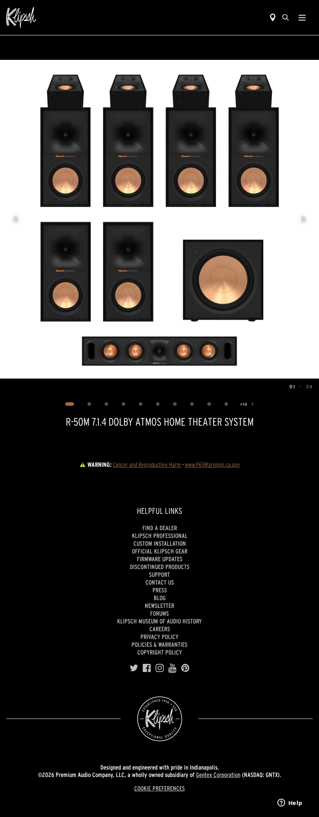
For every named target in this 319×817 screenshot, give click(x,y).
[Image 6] (157, 404)
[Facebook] (147, 668)
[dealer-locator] (273, 17)
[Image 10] (226, 404)
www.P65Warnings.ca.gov (212, 464)
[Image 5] (140, 404)
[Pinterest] (185, 668)
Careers (159, 628)
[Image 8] (191, 404)
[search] (285, 17)
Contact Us (159, 582)
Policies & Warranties (159, 644)
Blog (160, 597)
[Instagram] (160, 668)
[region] (159, 219)
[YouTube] (172, 668)
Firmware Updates (159, 558)
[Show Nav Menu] (302, 17)
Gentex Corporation (218, 774)
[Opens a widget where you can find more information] (289, 803)
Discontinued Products (159, 566)
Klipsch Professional (160, 535)
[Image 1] (69, 404)
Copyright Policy (159, 652)
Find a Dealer (159, 527)
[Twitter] (134, 668)
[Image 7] (174, 404)
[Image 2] (89, 404)
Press (159, 590)
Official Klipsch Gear (160, 551)
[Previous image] (15, 219)
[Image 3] (106, 404)
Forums (159, 613)
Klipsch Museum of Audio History (159, 621)
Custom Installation (159, 543)
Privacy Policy (159, 636)
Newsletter (159, 605)
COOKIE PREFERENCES (159, 788)
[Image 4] (123, 404)
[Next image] (303, 219)
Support (159, 574)
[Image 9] (208, 404)
